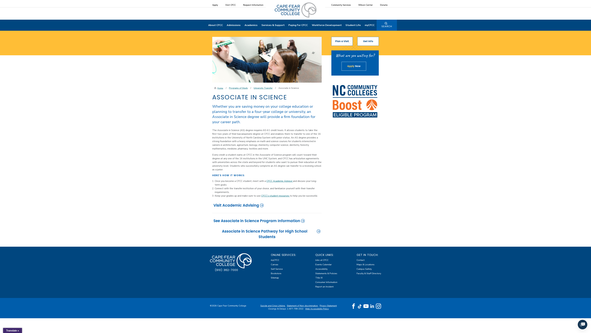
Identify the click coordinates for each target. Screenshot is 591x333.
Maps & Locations (365, 264)
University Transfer (263, 88)
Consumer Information (326, 282)
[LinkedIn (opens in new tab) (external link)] (372, 306)
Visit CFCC (230, 5)
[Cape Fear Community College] (295, 10)
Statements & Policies (326, 273)
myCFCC (370, 25)
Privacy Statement (328, 305)
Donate (384, 5)
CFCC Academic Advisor (279, 181)
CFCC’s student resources (275, 196)
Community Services (341, 5)
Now (354, 66)
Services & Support (273, 25)
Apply (215, 5)
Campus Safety (364, 268)
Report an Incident (324, 286)
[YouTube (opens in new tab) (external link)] (366, 306)
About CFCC (215, 25)
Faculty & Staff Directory (369, 273)
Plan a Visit (342, 41)
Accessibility (321, 268)
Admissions (234, 25)
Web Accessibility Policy (317, 308)
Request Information (253, 5)
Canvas (274, 264)
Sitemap (275, 277)
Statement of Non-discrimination (302, 305)
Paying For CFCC (298, 25)
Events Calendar (323, 264)
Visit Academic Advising (236, 205)
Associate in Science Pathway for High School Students (264, 234)
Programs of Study (238, 88)
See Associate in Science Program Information (256, 220)
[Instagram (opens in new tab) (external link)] (378, 306)
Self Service (277, 268)
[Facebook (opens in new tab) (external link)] (353, 306)
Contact (360, 260)
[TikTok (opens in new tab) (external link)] (360, 306)
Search (387, 26)
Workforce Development (327, 25)
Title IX (319, 277)
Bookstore (276, 273)
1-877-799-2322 (295, 308)
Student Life (353, 25)
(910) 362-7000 (226, 270)
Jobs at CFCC (322, 260)
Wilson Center (365, 5)
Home (220, 88)
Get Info (368, 41)
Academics (251, 25)
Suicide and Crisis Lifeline (273, 305)
